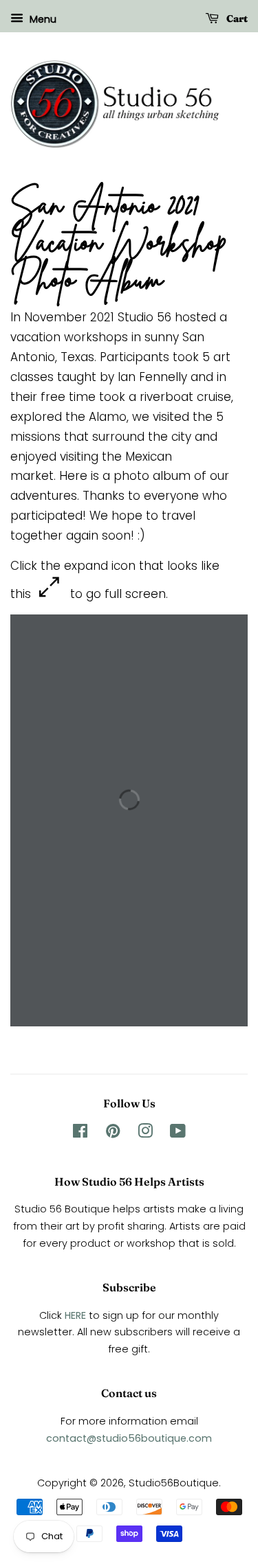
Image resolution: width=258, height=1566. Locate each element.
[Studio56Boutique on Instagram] (145, 1133)
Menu (41, 19)
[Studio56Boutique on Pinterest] (112, 1133)
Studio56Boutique (174, 1483)
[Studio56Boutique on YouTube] (178, 1133)
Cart (236, 18)
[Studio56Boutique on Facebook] (80, 1133)
